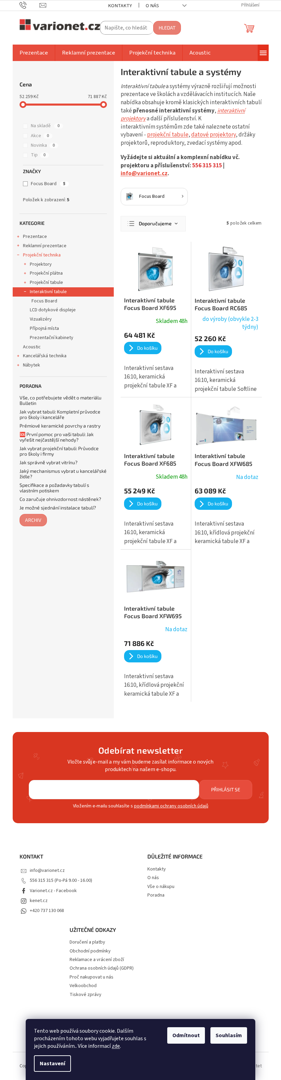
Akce (40, 135)
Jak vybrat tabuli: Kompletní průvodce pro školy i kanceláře (60, 414)
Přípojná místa (44, 328)
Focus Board (48, 183)
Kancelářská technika (44, 355)
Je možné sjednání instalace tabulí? (58, 507)
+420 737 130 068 (47, 910)
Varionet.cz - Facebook (53, 890)
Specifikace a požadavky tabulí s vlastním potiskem (54, 487)
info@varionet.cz (144, 173)
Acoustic (32, 347)
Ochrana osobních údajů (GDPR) (102, 968)
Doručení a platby (87, 942)
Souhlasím (229, 1035)
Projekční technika (42, 255)
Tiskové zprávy (85, 995)
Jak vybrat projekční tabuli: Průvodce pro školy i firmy (59, 451)
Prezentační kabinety (51, 337)
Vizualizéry (41, 319)
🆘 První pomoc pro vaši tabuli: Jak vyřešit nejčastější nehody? (57, 437)
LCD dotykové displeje (53, 310)
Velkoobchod (83, 986)
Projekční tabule (46, 282)
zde (116, 1046)
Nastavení (52, 1063)
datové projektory (213, 135)
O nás (152, 5)
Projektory (41, 264)
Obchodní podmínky (90, 951)
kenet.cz (39, 900)
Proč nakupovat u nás (91, 977)
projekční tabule (167, 135)
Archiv (33, 520)
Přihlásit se (225, 789)
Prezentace (35, 236)
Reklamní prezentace (44, 245)
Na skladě (45, 125)
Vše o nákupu (160, 886)
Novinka (43, 145)
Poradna (155, 895)
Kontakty (120, 5)
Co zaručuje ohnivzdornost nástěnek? (60, 499)
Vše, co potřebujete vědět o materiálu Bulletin (60, 400)
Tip (38, 155)
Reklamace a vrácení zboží (97, 960)
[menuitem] (34, 53)
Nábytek (31, 365)
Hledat (167, 28)
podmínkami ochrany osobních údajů (171, 806)
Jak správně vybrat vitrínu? (48, 462)
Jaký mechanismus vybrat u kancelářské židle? (63, 473)
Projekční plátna (46, 273)
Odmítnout (186, 1035)
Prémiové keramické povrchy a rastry (60, 425)
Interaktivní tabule (48, 291)
